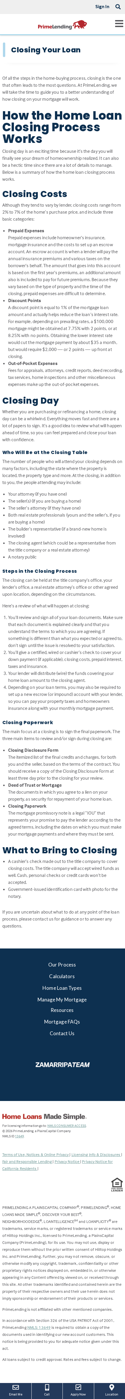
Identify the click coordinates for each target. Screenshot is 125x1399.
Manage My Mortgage (62, 1000)
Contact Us (62, 1033)
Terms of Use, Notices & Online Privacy (36, 1154)
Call (47, 1394)
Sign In (102, 6)
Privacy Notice (68, 1161)
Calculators (62, 976)
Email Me (15, 1394)
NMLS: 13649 (39, 1327)
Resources (62, 1010)
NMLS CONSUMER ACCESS (66, 1125)
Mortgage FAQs (62, 1022)
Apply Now (80, 1394)
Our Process (62, 965)
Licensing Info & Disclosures (96, 1154)
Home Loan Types (62, 988)
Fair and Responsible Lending (27, 1161)
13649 (19, 1136)
